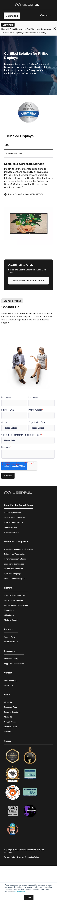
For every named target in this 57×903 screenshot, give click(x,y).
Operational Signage (12, 574)
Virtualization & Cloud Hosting (16, 605)
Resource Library (11, 659)
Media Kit (8, 717)
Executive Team (10, 707)
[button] (46, 15)
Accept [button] (28, 897)
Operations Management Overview (18, 549)
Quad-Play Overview (12, 513)
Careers (7, 732)
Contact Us (8, 685)
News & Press (10, 722)
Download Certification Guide (28, 280)
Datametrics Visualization (14, 554)
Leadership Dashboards (14, 564)
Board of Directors (12, 712)
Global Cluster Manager (14, 600)
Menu (43, 15)
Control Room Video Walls (15, 517)
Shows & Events (10, 727)
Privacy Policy (19, 891)
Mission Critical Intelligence (15, 579)
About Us (8, 702)
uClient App (9, 615)
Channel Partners (11, 642)
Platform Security (11, 620)
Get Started (12, 15)
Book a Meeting (10, 680)
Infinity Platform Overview (14, 595)
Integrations (9, 610)
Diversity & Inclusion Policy (28, 857)
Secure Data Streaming (13, 569)
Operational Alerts (11, 532)
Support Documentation (14, 664)
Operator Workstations (13, 522)
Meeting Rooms (10, 527)
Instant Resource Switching (15, 559)
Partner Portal (9, 637)
